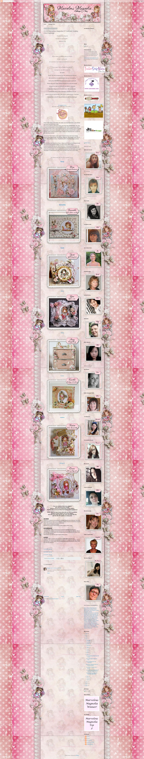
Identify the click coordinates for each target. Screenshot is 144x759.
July (87, 649)
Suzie (85, 607)
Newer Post (46, 596)
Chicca (88, 736)
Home (45, 24)
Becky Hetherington (91, 607)
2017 (86, 635)
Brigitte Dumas (94, 616)
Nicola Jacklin (87, 625)
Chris (85, 618)
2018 (86, 633)
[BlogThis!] (58, 558)
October (88, 643)
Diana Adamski (93, 614)
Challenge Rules (51, 24)
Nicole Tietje (92, 615)
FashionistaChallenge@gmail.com (91, 58)
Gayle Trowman (93, 625)
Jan (96, 607)
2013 (86, 683)
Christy (89, 616)
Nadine (62, 417)
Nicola (48, 568)
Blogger (77, 755)
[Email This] (57, 558)
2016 (86, 637)
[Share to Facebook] (61, 558)
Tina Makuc (86, 611)
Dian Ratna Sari (95, 624)
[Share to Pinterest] (63, 558)
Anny (62, 333)
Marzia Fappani (87, 626)
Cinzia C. (62, 463)
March (87, 676)
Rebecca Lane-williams (89, 609)
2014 (86, 681)
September (88, 645)
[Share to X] (60, 558)
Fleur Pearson (93, 610)
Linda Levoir (87, 621)
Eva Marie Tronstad (92, 620)
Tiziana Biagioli (90, 744)
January (88, 679)
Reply (48, 573)
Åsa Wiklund (91, 623)
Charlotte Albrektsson (88, 619)
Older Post (78, 596)
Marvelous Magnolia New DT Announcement (92, 665)
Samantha (62, 205)
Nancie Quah (86, 610)
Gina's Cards (89, 740)
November (88, 642)
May (87, 652)
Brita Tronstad (95, 618)
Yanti (62, 248)
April (87, 654)
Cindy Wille (93, 626)
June (87, 650)
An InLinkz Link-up (62, 105)
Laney (97, 610)
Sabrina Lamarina (90, 742)
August (87, 647)
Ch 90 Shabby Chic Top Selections (91, 662)
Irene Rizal (89, 624)
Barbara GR (89, 618)
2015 (86, 638)
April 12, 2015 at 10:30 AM (55, 568)
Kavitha (62, 375)
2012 (86, 685)
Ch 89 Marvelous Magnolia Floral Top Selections (91, 673)
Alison (95, 609)
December (88, 640)
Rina (62, 162)
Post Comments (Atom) (54, 598)
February (88, 678)
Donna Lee (86, 623)
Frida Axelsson (93, 621)
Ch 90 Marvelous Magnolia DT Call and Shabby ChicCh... (92, 671)
